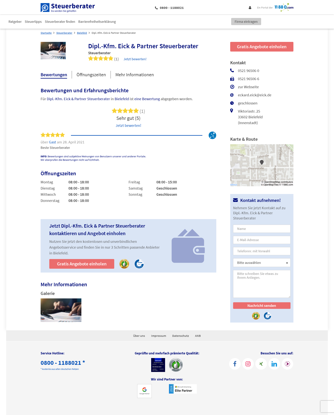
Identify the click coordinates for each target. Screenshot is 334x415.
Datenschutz (180, 336)
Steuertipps (33, 21)
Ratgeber (15, 21)
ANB (198, 336)
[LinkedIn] (274, 364)
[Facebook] (235, 364)
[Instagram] (248, 364)
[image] (61, 310)
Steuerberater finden (60, 21)
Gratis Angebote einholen (82, 264)
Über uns (139, 336)
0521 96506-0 (248, 70)
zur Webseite (248, 86)
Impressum (158, 336)
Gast (53, 142)
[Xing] (261, 364)
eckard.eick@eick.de (254, 94)
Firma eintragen (246, 21)
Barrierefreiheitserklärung (97, 21)
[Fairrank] (287, 364)
